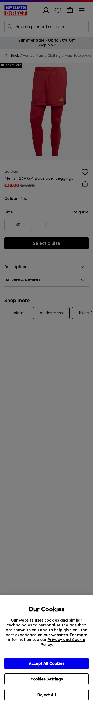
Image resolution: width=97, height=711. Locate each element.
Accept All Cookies (46, 663)
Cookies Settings (46, 679)
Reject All (46, 694)
